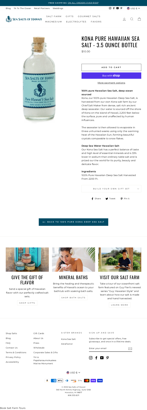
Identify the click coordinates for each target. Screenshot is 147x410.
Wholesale (39, 348)
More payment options (111, 82)
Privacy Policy (13, 357)
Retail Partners (42, 8)
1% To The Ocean (22, 8)
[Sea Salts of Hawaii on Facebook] (96, 358)
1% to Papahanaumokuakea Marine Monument (44, 360)
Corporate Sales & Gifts (45, 352)
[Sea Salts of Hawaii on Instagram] (90, 358)
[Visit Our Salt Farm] (119, 259)
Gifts (70, 16)
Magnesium (53, 21)
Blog (8, 8)
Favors (96, 21)
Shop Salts (11, 333)
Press (36, 343)
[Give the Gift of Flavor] (27, 259)
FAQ (8, 343)
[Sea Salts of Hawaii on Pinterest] (107, 358)
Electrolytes (76, 21)
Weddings (58, 8)
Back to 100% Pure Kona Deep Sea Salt (76, 222)
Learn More (119, 305)
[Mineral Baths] (73, 259)
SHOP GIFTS (27, 303)
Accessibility (12, 362)
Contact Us (12, 348)
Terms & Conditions (16, 352)
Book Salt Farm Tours (12, 408)
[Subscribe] (130, 348)
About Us (38, 338)
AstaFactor (67, 344)
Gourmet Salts (89, 16)
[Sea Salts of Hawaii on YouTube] (102, 358)
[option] (73, 3)
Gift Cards (38, 333)
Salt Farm (53, 16)
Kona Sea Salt (68, 339)
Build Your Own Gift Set (111, 189)
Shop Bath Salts (73, 298)
